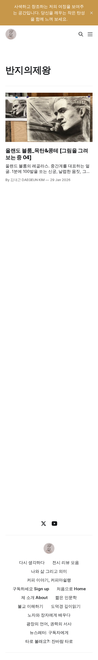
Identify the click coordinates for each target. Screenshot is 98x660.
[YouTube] (54, 523)
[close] (91, 12)
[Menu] (90, 34)
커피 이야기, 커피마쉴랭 (49, 580)
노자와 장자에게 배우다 (49, 615)
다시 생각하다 (32, 562)
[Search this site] (80, 34)
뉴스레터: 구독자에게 (49, 632)
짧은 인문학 (66, 597)
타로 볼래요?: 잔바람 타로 (49, 641)
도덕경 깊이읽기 (66, 606)
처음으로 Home (71, 588)
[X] (43, 523)
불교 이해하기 (30, 606)
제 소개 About (34, 597)
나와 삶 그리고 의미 (49, 571)
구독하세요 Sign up (31, 588)
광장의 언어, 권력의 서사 (49, 623)
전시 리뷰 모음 (65, 562)
